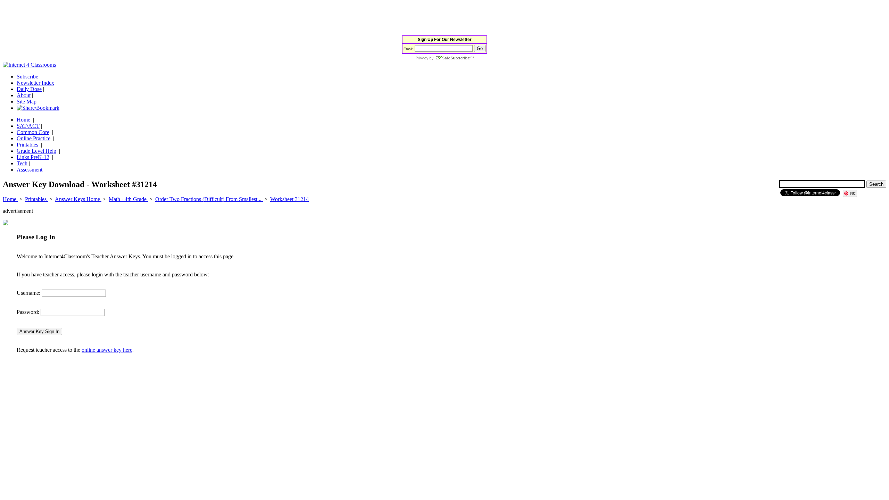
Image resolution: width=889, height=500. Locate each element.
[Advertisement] (129, 18)
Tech (22, 163)
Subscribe (27, 77)
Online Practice (33, 138)
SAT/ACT (28, 126)
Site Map (26, 102)
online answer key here (107, 350)
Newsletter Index (35, 83)
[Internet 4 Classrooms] (29, 65)
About (24, 95)
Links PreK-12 (33, 157)
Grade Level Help (36, 151)
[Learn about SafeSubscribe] (444, 58)
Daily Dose (29, 89)
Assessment (29, 170)
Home (23, 120)
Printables (27, 145)
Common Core (33, 132)
